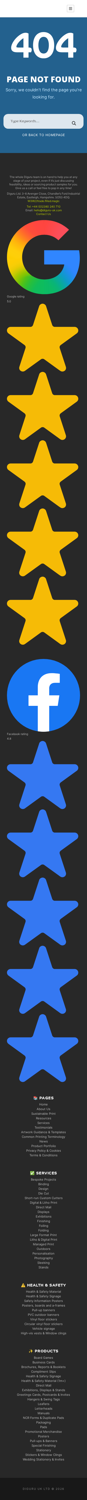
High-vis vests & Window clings (43, 1333)
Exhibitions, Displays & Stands (43, 1390)
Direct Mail (43, 1207)
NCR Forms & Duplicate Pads (43, 1418)
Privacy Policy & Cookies (43, 1150)
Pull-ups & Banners (43, 1441)
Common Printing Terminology (43, 1137)
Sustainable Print (43, 1113)
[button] (43, 432)
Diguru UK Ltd (36, 1489)
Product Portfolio (43, 1146)
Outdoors (43, 1249)
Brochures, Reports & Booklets (43, 1367)
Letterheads (43, 1408)
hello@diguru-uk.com (48, 210)
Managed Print (43, 1244)
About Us (43, 1109)
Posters (43, 1436)
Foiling (43, 1226)
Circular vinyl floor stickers (43, 1324)
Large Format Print (43, 1235)
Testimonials (43, 1127)
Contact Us (43, 214)
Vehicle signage (43, 1328)
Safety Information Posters (43, 1301)
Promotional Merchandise (43, 1431)
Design (43, 1189)
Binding (43, 1184)
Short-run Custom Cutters (44, 1198)
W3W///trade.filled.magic (44, 201)
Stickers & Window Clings (43, 1455)
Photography (43, 1258)
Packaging (43, 1422)
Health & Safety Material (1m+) (43, 1381)
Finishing (43, 1221)
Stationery (43, 1450)
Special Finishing (44, 1445)
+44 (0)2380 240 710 (46, 206)
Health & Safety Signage (43, 1296)
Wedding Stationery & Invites (43, 1459)
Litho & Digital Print (43, 1239)
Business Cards (43, 1362)
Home (43, 1104)
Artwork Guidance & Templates (43, 1132)
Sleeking (43, 1262)
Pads (43, 1427)
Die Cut (43, 1193)
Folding (43, 1230)
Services (43, 1123)
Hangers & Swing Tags (43, 1399)
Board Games (43, 1357)
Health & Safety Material (43, 1291)
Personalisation (43, 1253)
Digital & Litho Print (43, 1202)
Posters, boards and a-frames (43, 1305)
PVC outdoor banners (43, 1314)
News (43, 1141)
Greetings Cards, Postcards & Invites (43, 1394)
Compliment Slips (43, 1371)
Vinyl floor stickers (43, 1319)
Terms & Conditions (43, 1155)
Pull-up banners (43, 1310)
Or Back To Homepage (43, 135)
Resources (43, 1118)
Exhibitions (44, 1216)
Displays (43, 1212)
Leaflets (43, 1404)
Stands (43, 1267)
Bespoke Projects (43, 1179)
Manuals (44, 1413)
